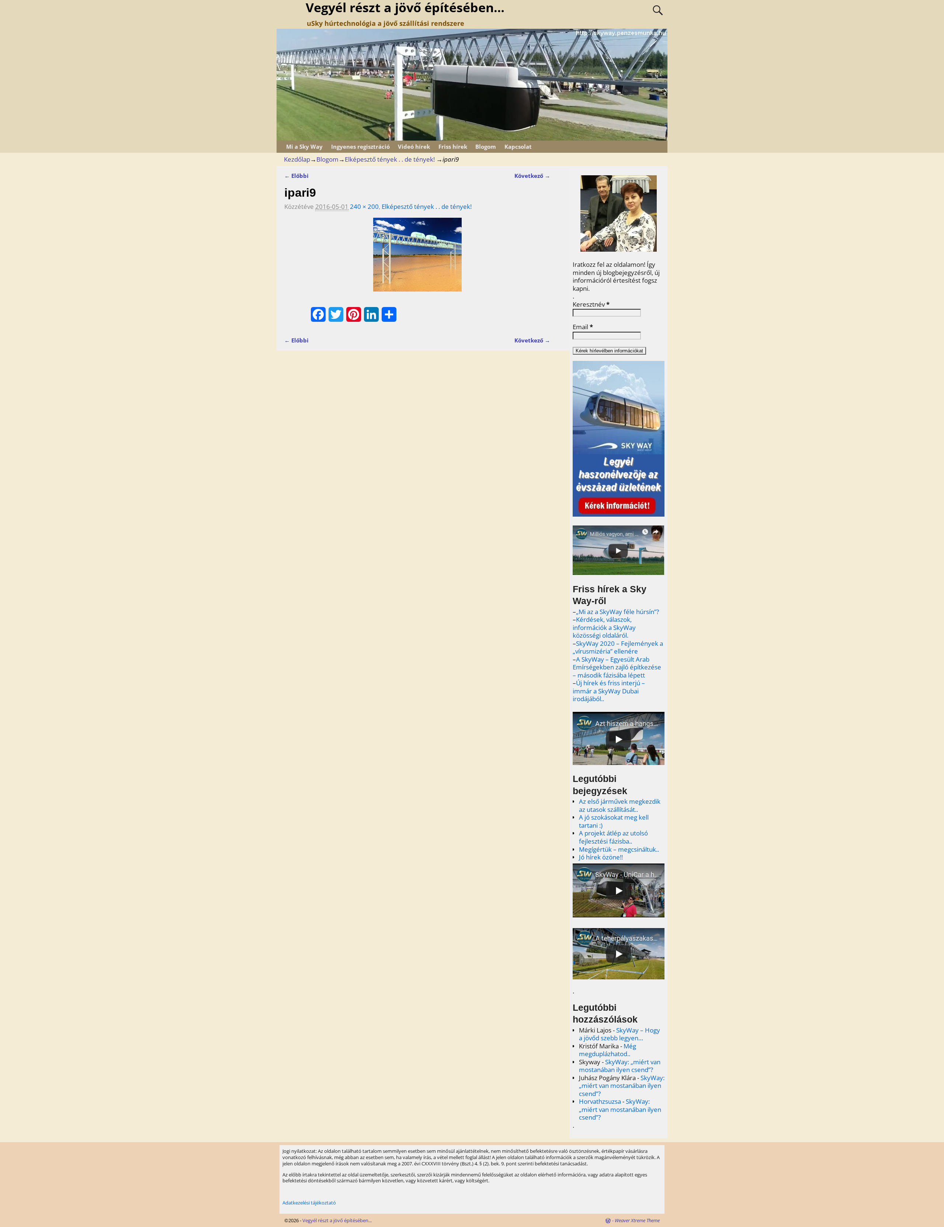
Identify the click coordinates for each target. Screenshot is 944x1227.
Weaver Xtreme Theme (637, 1220)
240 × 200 (364, 206)
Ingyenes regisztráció (360, 146)
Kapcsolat (518, 146)
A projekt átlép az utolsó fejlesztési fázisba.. (613, 837)
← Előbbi (296, 175)
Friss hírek (452, 146)
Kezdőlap (297, 159)
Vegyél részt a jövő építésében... (337, 1220)
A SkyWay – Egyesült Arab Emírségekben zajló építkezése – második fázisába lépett (617, 667)
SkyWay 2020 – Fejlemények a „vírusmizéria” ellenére (618, 647)
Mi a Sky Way (304, 146)
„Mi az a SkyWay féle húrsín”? (617, 611)
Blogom (485, 146)
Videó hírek (414, 146)
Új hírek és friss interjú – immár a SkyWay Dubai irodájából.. (609, 691)
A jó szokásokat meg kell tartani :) (614, 821)
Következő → (532, 175)
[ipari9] (417, 259)
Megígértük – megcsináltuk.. (619, 849)
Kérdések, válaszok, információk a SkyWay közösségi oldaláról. (604, 627)
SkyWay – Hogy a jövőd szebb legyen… (619, 1034)
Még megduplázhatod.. (607, 1050)
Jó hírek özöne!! (601, 857)
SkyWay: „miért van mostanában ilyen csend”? (619, 1066)
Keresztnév (591, 304)
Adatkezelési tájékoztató (309, 1202)
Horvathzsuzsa (600, 1101)
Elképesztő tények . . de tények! (390, 159)
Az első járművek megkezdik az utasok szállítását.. (619, 805)
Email (583, 327)
